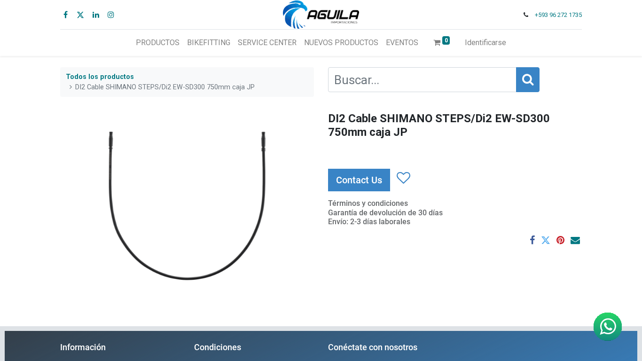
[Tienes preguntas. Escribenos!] (608, 327)
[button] (403, 178)
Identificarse (485, 42)
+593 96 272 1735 (558, 14)
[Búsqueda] (528, 79)
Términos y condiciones (368, 203)
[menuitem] (157, 42)
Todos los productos (100, 77)
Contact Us (359, 180)
